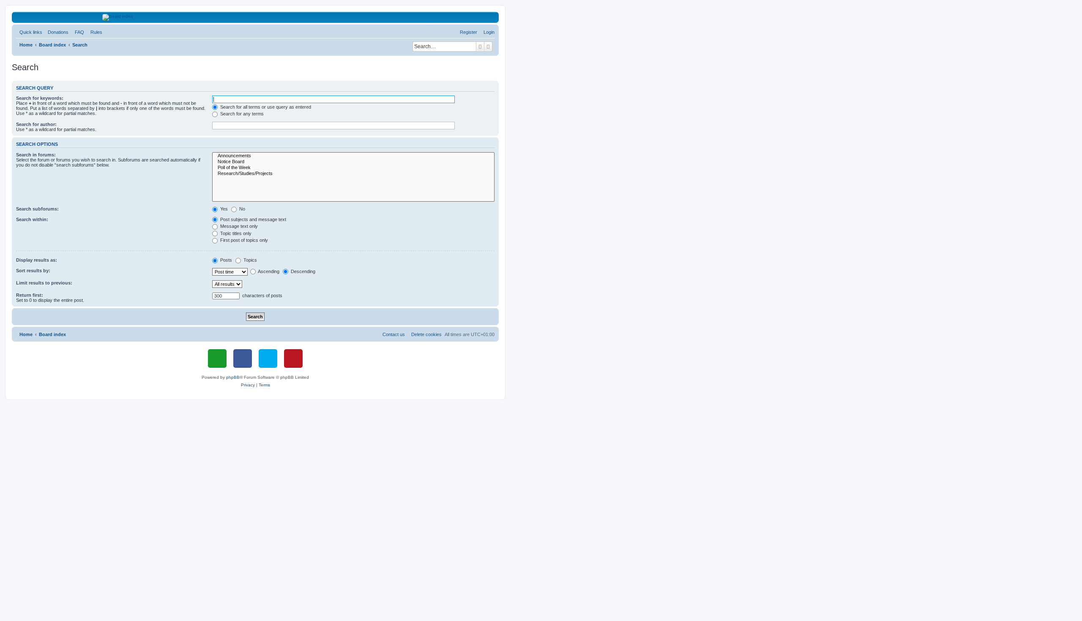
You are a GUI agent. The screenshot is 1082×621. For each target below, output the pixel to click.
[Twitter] (268, 358)
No (241, 208)
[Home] (255, 17)
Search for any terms (241, 113)
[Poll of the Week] (353, 168)
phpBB (233, 377)
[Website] (217, 358)
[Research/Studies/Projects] (353, 174)
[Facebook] (242, 358)
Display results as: (36, 260)
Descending (302, 271)
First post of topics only (243, 240)
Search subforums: (37, 208)
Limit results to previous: (44, 282)
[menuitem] (56, 32)
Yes (223, 208)
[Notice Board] (353, 162)
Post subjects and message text (252, 219)
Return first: (29, 295)
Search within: (32, 219)
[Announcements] (353, 156)
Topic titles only (235, 233)
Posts (225, 260)
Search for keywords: (39, 98)
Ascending (268, 271)
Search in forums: (36, 154)
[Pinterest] (293, 358)
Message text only (238, 226)
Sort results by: (33, 270)
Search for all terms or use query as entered (265, 106)
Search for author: (36, 124)
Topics (249, 260)
